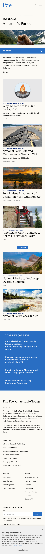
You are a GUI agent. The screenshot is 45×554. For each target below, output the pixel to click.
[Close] (42, 529)
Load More (22, 247)
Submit (38, 514)
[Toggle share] (41, 50)
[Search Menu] (35, 5)
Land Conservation (10, 15)
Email (4, 510)
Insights (6, 473)
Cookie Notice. (17, 546)
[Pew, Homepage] (7, 5)
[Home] (21, 401)
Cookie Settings (22, 550)
